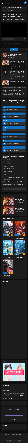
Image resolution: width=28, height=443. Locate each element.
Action (4, 181)
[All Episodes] (14, 49)
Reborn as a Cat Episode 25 (8, 388)
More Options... (14, 419)
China (9, 173)
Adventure (10, 181)
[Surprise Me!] (25, 2)
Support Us (9, 440)
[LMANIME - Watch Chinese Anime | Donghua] (7, 3)
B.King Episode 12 (6, 390)
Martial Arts (21, 181)
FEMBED (16, 109)
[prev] (4, 49)
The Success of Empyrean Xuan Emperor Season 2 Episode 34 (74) (19, 209)
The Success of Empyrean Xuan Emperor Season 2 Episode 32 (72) (19, 200)
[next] (23, 49)
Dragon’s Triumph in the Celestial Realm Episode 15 (13, 393)
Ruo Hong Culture (10, 166)
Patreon (14, 413)
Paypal (14, 416)
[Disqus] (14, 302)
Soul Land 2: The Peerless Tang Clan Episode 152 (13, 395)
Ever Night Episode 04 (7, 398)
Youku (9, 165)
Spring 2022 (9, 171)
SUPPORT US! (6, 45)
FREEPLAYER (9, 109)
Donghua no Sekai (6, 427)
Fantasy (15, 181)
